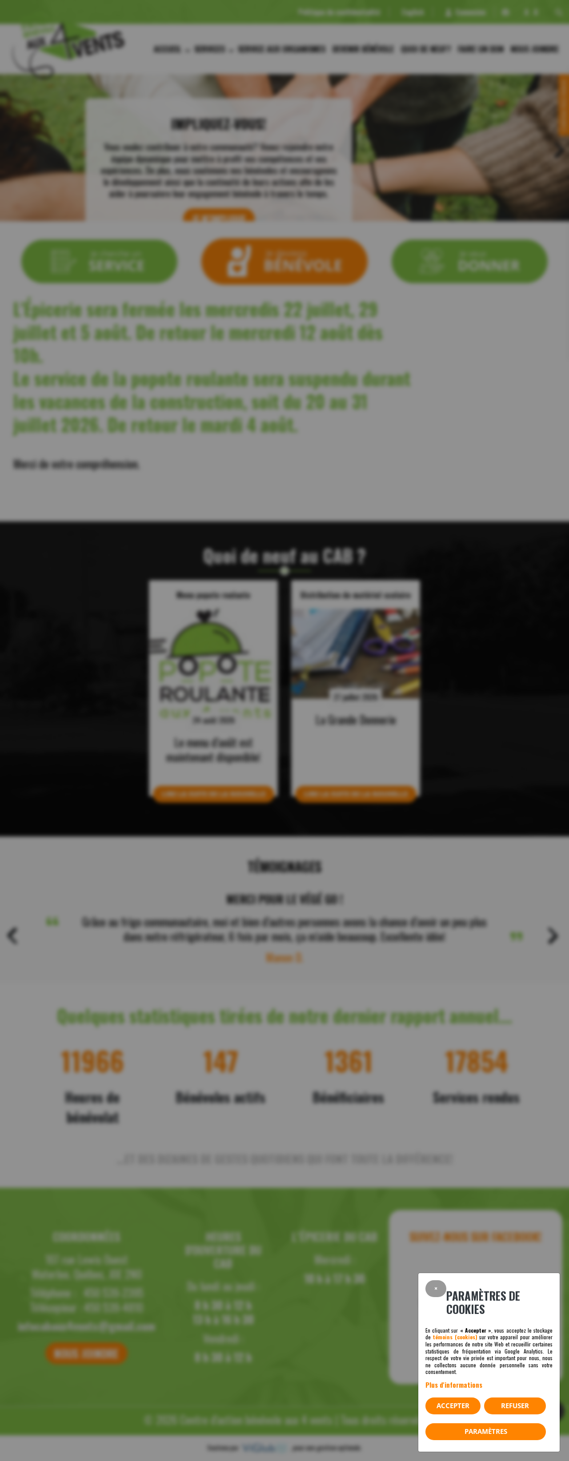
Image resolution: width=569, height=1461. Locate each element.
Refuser (515, 1405)
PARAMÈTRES (486, 1431)
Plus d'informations (453, 1384)
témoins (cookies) (455, 1337)
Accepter (453, 1405)
